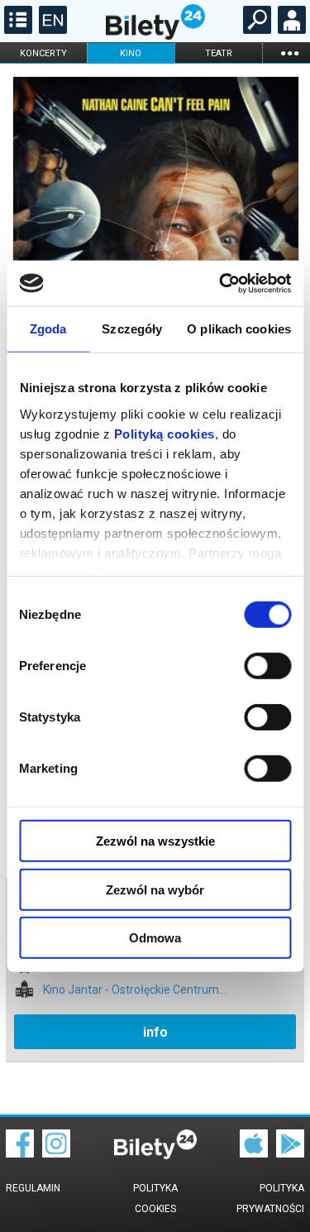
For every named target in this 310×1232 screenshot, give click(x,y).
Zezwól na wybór (155, 889)
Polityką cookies (163, 433)
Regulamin (33, 1188)
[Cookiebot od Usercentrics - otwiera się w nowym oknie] (220, 283)
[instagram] (56, 1153)
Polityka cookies (155, 1198)
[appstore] (254, 1153)
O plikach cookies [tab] (239, 329)
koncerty (43, 53)
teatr (218, 53)
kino (130, 53)
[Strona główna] (155, 35)
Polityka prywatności (270, 1198)
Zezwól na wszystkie (155, 841)
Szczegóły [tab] (132, 329)
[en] (51, 29)
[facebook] (20, 1153)
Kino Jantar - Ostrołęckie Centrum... (135, 990)
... (289, 52)
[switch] (267, 666)
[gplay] (290, 1153)
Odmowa (155, 938)
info (155, 1032)
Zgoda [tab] (48, 329)
